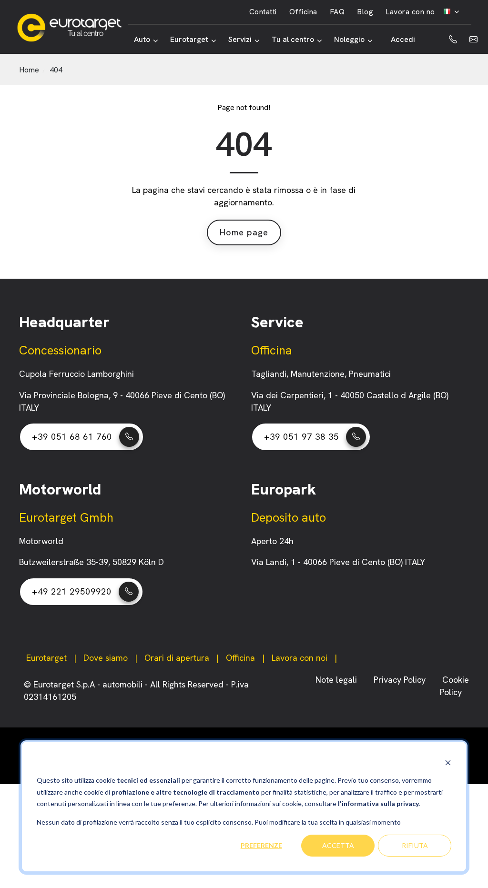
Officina (303, 12)
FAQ (337, 12)
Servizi (240, 39)
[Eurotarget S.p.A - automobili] (72, 27)
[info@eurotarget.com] (473, 39)
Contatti (263, 12)
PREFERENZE (261, 845)
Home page (244, 232)
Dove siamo (105, 657)
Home (29, 70)
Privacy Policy (401, 679)
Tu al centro (293, 39)
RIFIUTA (415, 845)
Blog (365, 12)
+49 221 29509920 (72, 591)
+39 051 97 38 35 (301, 436)
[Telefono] (445, 39)
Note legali (337, 679)
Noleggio (349, 39)
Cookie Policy (454, 685)
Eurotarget (189, 39)
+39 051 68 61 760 (72, 436)
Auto (142, 39)
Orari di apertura (176, 657)
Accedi (403, 39)
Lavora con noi (411, 12)
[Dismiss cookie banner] (448, 762)
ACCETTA (338, 845)
